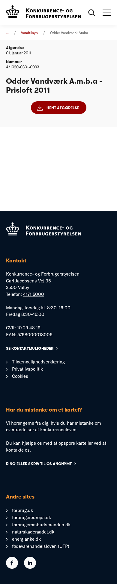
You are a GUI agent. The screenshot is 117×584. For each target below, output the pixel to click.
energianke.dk (26, 539)
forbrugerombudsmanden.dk (41, 525)
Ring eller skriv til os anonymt (39, 463)
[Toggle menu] (107, 13)
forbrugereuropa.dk (31, 517)
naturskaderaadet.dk (33, 532)
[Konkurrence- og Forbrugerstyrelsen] (43, 12)
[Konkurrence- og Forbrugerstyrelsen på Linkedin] (30, 567)
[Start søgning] (92, 13)
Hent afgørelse (62, 108)
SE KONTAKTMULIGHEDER (29, 348)
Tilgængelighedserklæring (38, 362)
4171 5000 (33, 294)
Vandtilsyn (29, 32)
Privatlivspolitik (27, 369)
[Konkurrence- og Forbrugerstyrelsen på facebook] (12, 567)
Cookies (20, 376)
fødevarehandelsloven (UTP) (40, 546)
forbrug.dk (22, 510)
